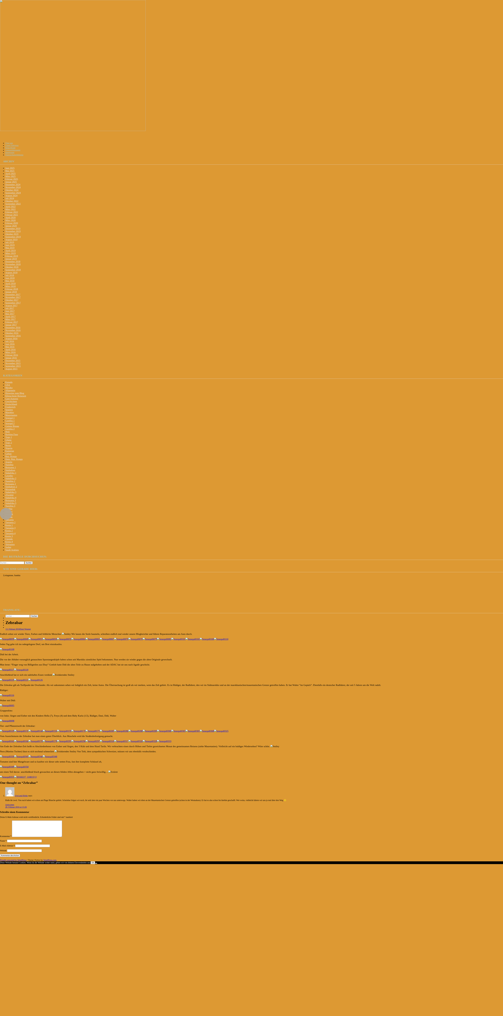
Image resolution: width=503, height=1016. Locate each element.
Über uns (9, 143)
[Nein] (96, 863)
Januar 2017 (11, 324)
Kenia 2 (9, 530)
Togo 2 (8, 442)
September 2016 (13, 335)
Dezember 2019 (12, 228)
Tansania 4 (10, 533)
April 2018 (10, 283)
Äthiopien (10, 544)
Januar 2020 (11, 225)
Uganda (9, 539)
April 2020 (10, 217)
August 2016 (11, 338)
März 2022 (10, 209)
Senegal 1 (10, 418)
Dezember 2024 (12, 184)
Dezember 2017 (12, 294)
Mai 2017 (9, 313)
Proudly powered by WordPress (13, 860)
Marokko (9, 412)
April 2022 (10, 206)
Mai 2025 (9, 170)
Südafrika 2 (10, 478)
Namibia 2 (10, 481)
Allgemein (10, 390)
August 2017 (11, 305)
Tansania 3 (10, 528)
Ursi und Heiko (21, 796)
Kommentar (5, 836)
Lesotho (9, 475)
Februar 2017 (11, 322)
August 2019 (11, 239)
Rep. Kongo (11, 456)
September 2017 (13, 302)
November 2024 (13, 187)
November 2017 (13, 297)
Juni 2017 (10, 311)
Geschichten (11, 401)
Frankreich (10, 407)
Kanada (8, 382)
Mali (7, 431)
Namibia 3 (10, 506)
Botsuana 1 (10, 467)
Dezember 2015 (12, 360)
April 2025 (10, 173)
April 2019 (10, 250)
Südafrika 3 (10, 492)
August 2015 (11, 368)
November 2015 (13, 363)
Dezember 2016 (12, 327)
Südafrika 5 (10, 503)
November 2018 (13, 264)
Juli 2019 (9, 242)
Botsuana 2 (10, 484)
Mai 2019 (9, 247)
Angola (8, 462)
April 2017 (10, 316)
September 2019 (13, 236)
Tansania (9, 519)
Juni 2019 (10, 245)
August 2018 (11, 272)
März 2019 (10, 253)
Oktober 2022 (11, 201)
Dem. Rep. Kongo (14, 459)
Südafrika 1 (10, 473)
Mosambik (10, 489)
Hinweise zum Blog (14, 393)
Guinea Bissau (12, 426)
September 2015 (13, 366)
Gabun (8, 453)
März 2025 (10, 176)
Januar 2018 (11, 291)
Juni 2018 (10, 278)
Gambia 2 (10, 429)
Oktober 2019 (11, 234)
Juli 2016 (9, 341)
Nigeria (8, 448)
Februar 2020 (11, 223)
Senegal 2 (10, 423)
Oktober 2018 (11, 267)
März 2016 (10, 352)
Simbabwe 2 (11, 486)
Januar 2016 (11, 357)
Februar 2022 (11, 212)
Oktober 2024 (11, 190)
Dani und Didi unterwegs (22, 136)
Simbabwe (10, 470)
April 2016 (10, 349)
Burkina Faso (11, 434)
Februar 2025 (11, 179)
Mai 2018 (9, 280)
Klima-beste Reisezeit (15, 396)
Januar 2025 (11, 181)
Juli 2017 (9, 308)
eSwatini (9, 495)
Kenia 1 (9, 525)
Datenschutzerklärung (14, 155)
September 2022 (13, 203)
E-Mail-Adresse (7, 846)
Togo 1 (8, 437)
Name (3, 841)
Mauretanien (11, 415)
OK (93, 863)
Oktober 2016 (11, 333)
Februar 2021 (11, 214)
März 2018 (10, 286)
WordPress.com (49, 860)
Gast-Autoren (11, 398)
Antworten (9, 805)
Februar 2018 (11, 289)
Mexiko (9, 387)
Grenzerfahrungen (12, 150)
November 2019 (13, 231)
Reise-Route (10, 148)
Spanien (9, 409)
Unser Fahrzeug (11, 145)
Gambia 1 (10, 420)
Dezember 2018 (12, 261)
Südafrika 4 (10, 497)
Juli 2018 (9, 275)
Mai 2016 (9, 346)
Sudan (8, 547)
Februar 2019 (11, 256)
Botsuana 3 (10, 500)
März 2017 (10, 319)
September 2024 (13, 192)
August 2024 (11, 195)
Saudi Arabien (12, 550)
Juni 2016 (10, 344)
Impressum (9, 152)
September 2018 (13, 269)
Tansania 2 (10, 522)
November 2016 (13, 330)
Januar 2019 (11, 258)
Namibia (9, 464)
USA (7, 385)
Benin (8, 445)
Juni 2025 (10, 168)
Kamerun (9, 451)
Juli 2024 (9, 198)
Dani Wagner (25, 629)
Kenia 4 (9, 541)
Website (3, 850)
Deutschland (11, 404)
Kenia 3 (9, 536)
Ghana (8, 440)
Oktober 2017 (11, 300)
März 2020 (10, 220)
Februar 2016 (11, 355)
